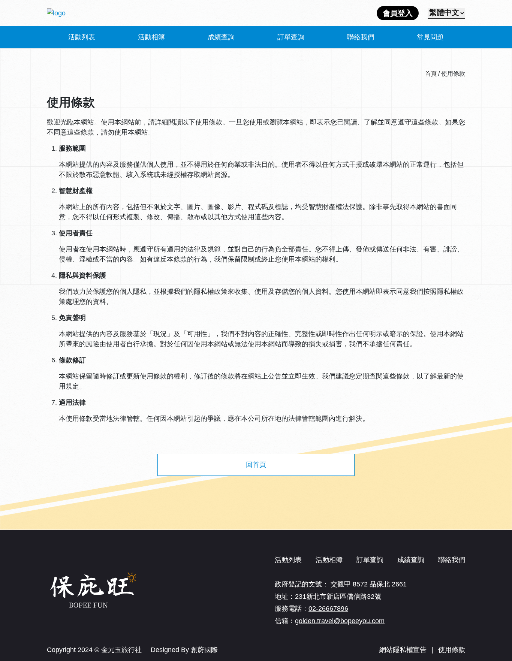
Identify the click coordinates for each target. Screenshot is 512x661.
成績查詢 (221, 37)
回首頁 (256, 464)
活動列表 (81, 37)
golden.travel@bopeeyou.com (340, 621)
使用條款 (451, 650)
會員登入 (398, 13)
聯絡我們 (360, 37)
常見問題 (430, 37)
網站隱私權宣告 (403, 650)
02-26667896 (328, 608)
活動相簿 (151, 37)
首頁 (431, 73)
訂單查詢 (290, 37)
